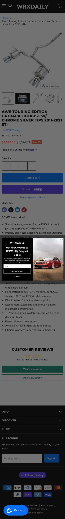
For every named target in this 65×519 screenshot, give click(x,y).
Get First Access (17, 271)
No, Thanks (17, 277)
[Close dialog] (61, 240)
